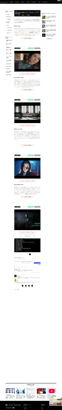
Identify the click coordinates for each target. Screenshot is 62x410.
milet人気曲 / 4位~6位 (19, 244)
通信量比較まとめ (8, 47)
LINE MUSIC (9, 19)
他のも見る (49, 38)
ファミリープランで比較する (9, 57)
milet (15, 289)
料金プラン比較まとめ (9, 44)
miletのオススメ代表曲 (19, 239)
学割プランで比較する (9, 54)
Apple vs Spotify (8, 63)
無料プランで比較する (9, 50)
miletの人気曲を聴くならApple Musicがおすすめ (23, 248)
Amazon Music (9, 27)
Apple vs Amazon (8, 66)
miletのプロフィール (19, 250)
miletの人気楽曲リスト (19, 249)
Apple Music (9, 16)
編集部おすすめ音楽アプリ (9, 41)
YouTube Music (8, 22)
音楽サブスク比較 (8, 74)
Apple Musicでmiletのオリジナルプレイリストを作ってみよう (25, 242)
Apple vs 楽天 (8, 68)
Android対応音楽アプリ (9, 61)
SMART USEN (9, 30)
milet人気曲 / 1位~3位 (19, 243)
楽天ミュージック (9, 33)
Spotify (8, 14)
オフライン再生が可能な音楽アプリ (9, 72)
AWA (8, 25)
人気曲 (18, 289)
